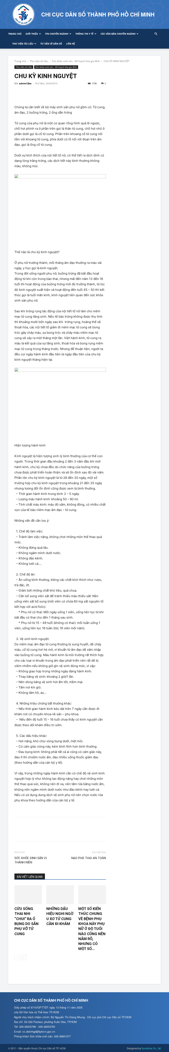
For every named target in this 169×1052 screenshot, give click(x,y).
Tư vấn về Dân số (51, 43)
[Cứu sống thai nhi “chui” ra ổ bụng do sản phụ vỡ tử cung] (28, 894)
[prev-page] (17, 957)
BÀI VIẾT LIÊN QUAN (29, 876)
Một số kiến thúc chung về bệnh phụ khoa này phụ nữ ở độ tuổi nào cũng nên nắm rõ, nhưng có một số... (92, 928)
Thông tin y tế (84, 33)
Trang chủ (14, 33)
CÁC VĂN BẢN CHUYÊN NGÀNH (118, 33)
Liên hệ (70, 43)
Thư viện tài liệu (22, 43)
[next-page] (23, 957)
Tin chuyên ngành (56, 33)
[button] (156, 34)
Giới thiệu (32, 33)
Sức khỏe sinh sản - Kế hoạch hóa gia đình (76, 61)
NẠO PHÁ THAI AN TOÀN (88, 858)
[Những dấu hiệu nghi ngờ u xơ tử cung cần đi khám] (60, 894)
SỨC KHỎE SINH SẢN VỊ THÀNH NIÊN (30, 860)
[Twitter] (28, 93)
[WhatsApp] (47, 93)
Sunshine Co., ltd (151, 1048)
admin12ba (25, 83)
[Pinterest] (37, 93)
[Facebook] (18, 93)
